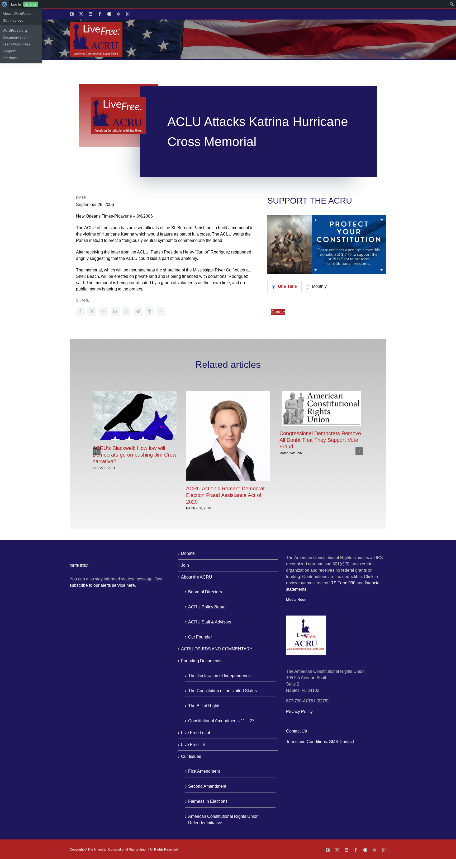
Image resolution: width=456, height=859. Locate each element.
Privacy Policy (299, 711)
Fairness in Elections (207, 801)
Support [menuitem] (9, 51)
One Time (287, 286)
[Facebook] (80, 311)
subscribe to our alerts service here (102, 585)
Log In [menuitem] (16, 4)
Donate (278, 312)
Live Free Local (195, 732)
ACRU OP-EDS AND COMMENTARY (217, 649)
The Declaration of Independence (219, 675)
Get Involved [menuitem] (13, 20)
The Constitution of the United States (222, 690)
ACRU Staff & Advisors (209, 622)
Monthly (319, 286)
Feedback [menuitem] (10, 58)
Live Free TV (193, 744)
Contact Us (296, 731)
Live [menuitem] (33, 4)
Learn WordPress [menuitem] (17, 44)
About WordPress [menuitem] (17, 13)
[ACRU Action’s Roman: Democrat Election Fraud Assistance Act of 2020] (228, 393)
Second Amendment (207, 786)
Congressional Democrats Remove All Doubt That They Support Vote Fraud (320, 439)
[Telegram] (138, 311)
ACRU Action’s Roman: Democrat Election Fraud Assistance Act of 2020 (225, 495)
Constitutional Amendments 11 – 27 (221, 721)
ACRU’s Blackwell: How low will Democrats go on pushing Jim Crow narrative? (134, 454)
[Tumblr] (149, 311)
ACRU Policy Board (207, 607)
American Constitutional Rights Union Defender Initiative (223, 819)
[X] (92, 311)
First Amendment (204, 771)
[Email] (161, 311)
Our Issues (191, 756)
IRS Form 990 (342, 583)
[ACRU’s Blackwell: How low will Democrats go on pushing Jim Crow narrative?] (135, 393)
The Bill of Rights (204, 705)
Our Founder (200, 637)
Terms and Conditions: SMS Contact (320, 741)
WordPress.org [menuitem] (15, 30)
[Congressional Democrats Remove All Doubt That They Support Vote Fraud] (321, 393)
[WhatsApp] (126, 311)
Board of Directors (205, 592)
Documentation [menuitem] (15, 37)
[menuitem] (4, 4)
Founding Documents (201, 661)
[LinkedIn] (115, 311)
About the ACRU (196, 577)
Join (185, 565)
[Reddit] (103, 311)
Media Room (296, 599)
